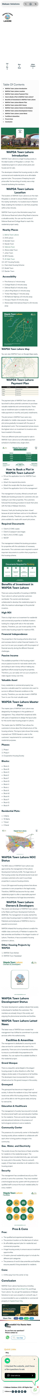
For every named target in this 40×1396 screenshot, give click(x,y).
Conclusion (8, 122)
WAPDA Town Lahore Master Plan (16, 102)
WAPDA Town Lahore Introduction (16, 88)
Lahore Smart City (22, 1289)
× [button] (34, 1359)
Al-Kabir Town (10, 259)
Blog (7, 1352)
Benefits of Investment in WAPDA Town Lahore (20, 99)
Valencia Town (10, 247)
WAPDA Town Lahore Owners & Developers (19, 108)
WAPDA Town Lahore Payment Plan (16, 94)
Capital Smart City (16, 1301)
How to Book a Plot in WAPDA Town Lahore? (19, 97)
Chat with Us (15, 1375)
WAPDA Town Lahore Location (15, 91)
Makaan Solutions (11, 4)
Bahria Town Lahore (12, 235)
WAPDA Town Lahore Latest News (16, 113)
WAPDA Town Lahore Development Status (18, 111)
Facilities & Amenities (12, 116)
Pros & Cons (9, 119)
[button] (16, 1318)
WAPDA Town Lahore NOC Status (16, 105)
